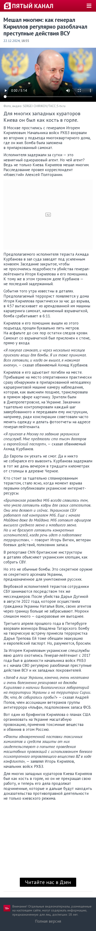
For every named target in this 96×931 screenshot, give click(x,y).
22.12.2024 (11, 41)
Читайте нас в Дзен (48, 882)
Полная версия (48, 921)
